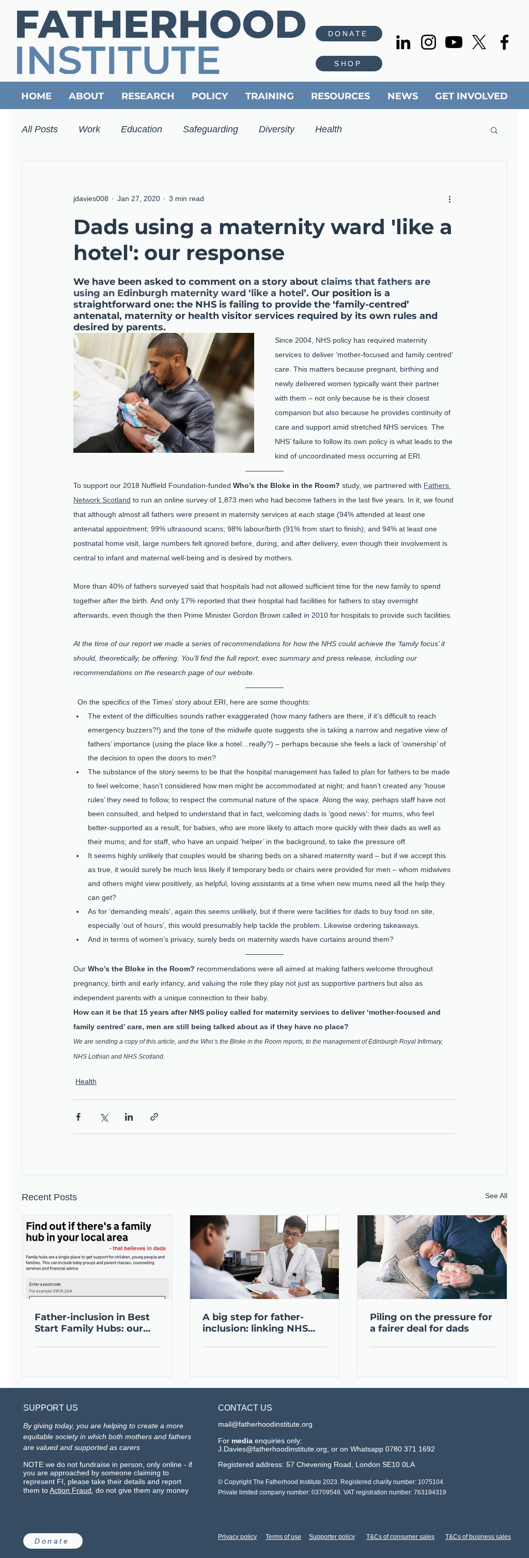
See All (496, 1196)
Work (89, 129)
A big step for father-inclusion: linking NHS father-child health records (255, 1322)
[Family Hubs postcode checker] (97, 1257)
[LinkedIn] (403, 42)
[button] (494, 130)
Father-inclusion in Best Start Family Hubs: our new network (92, 1322)
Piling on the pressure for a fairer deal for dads (431, 1322)
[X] (479, 42)
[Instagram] (428, 42)
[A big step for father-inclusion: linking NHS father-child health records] (264, 1257)
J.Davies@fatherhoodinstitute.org (272, 1449)
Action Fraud (70, 1490)
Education (141, 129)
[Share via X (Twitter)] (103, 1117)
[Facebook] (504, 42)
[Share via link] (154, 1117)
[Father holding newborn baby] (432, 1257)
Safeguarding (210, 129)
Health (328, 129)
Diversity (276, 129)
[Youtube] (454, 42)
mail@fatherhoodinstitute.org (265, 1424)
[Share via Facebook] (78, 1117)
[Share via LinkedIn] (129, 1117)
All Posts (40, 129)
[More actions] (449, 198)
